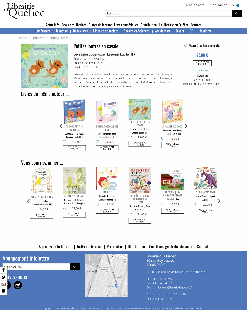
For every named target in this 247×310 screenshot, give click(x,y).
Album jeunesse (59, 38)
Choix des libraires (74, 25)
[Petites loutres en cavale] (140, 109)
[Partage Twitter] (3, 277)
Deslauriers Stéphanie (74, 200)
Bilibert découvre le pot (107, 127)
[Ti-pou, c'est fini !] (205, 178)
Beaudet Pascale (106, 196)
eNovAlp (200, 308)
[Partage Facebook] (3, 270)
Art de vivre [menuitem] (163, 30)
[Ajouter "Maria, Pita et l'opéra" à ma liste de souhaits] (32, 209)
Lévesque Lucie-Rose (89, 54)
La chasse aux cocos (173, 126)
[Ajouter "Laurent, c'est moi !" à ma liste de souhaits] (65, 208)
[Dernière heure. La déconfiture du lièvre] (140, 180)
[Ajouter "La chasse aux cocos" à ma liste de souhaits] (163, 139)
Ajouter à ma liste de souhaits (204, 46)
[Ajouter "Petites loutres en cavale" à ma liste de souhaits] (131, 137)
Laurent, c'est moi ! (74, 196)
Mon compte (195, 5)
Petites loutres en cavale (140, 123)
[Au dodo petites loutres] (74, 111)
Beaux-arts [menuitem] (80, 30)
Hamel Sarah (201, 196)
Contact (196, 25)
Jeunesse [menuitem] (62, 30)
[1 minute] (107, 178)
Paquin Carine (173, 199)
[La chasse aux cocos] (172, 111)
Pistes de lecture (100, 25)
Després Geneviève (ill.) (74, 203)
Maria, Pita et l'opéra (41, 197)
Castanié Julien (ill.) (107, 199)
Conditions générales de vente (171, 246)
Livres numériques (126, 25)
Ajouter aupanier (202, 63)
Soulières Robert (137, 206)
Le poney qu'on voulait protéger (172, 193)
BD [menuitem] (192, 30)
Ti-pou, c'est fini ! (205, 192)
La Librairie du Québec (174, 25)
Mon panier (218, 5)
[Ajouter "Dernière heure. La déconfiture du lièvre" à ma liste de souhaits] (131, 214)
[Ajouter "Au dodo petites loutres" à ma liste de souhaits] (65, 142)
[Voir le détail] (74, 111)
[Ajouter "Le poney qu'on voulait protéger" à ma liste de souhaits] (163, 204)
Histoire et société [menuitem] (105, 30)
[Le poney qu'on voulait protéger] (172, 178)
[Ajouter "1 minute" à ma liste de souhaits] (98, 204)
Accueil (22, 38)
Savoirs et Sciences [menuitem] (137, 30)
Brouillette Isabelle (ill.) (41, 204)
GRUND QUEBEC (94, 59)
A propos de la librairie (55, 246)
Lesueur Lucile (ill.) (121, 54)
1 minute (107, 192)
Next (185, 126)
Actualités (52, 25)
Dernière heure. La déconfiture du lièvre (139, 199)
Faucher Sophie (41, 201)
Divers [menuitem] (180, 30)
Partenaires (115, 246)
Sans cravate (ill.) (142, 207)
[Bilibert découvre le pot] (107, 111)
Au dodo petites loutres (74, 127)
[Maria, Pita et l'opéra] (41, 181)
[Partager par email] (3, 284)
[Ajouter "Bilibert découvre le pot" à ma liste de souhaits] (98, 142)
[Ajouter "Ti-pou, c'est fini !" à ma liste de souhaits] (196, 205)
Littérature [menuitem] (42, 30)
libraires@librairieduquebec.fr (175, 287)
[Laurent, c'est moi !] (74, 180)
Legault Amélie (208, 197)
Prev (61, 126)
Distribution (149, 25)
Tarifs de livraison (89, 246)
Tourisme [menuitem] (205, 30)
